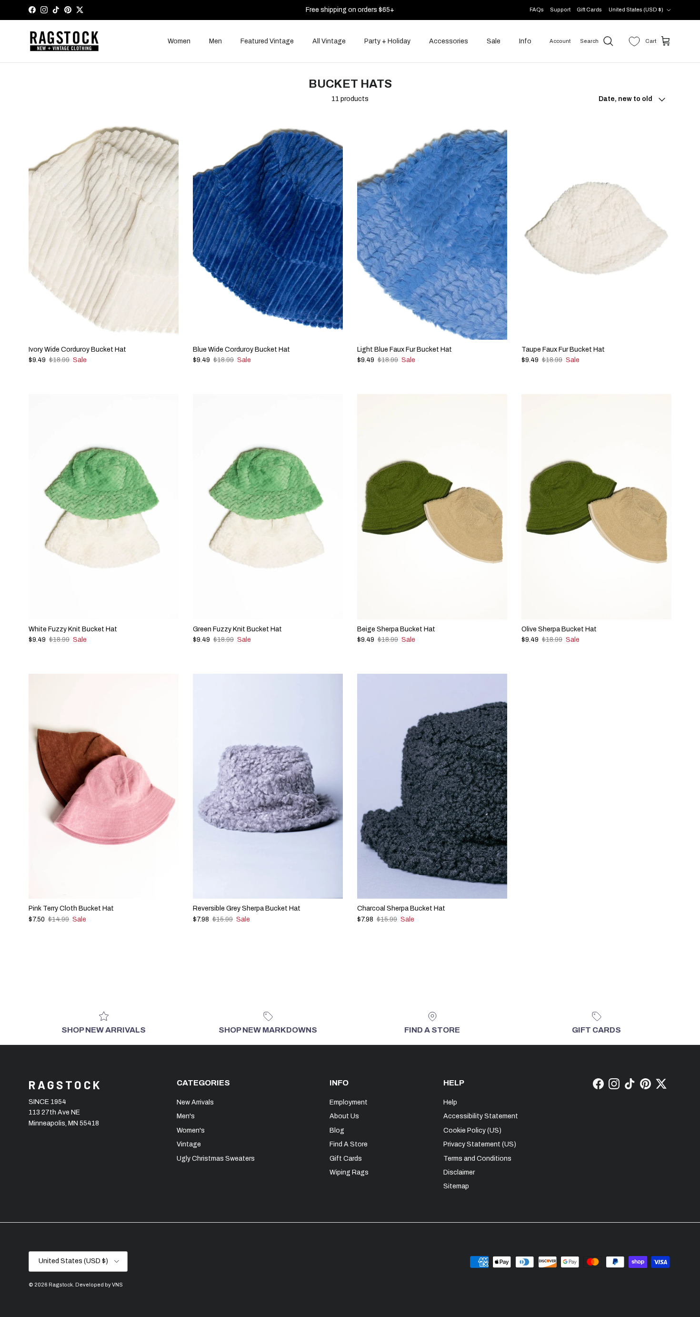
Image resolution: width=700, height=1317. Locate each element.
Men (215, 41)
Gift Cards (589, 9)
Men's (186, 1116)
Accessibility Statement (480, 1116)
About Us (344, 1116)
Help (450, 1102)
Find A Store (349, 1144)
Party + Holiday (387, 41)
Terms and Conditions (477, 1158)
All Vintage (329, 41)
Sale (493, 41)
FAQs (537, 9)
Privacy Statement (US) (479, 1144)
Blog (337, 1130)
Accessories (448, 41)
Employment (349, 1102)
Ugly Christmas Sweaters (216, 1158)
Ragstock (61, 1284)
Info (525, 41)
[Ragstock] (64, 41)
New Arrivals (195, 1102)
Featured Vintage (267, 41)
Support (560, 9)
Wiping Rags (349, 1172)
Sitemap (456, 1186)
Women (179, 41)
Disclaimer (459, 1172)
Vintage (189, 1144)
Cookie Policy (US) (472, 1130)
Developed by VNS (99, 1284)
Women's (191, 1130)
